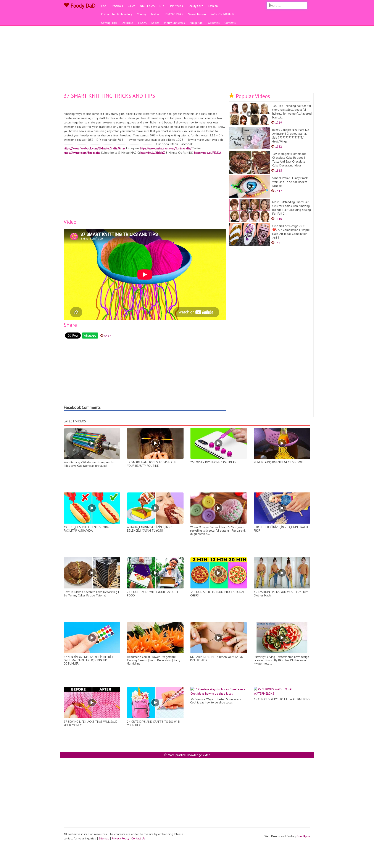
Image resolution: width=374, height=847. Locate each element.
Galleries (214, 23)
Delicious (128, 23)
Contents (230, 23)
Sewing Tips (109, 23)
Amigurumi (196, 23)
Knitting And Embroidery (116, 14)
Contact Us (138, 838)
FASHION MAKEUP (222, 14)
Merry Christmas (174, 23)
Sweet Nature (197, 14)
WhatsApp (90, 335)
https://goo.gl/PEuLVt (207, 153)
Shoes (155, 23)
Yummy (142, 14)
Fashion (213, 6)
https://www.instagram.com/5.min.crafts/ (165, 148)
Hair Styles (176, 6)
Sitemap (104, 838)
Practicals (117, 6)
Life (103, 6)
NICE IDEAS (147, 6)
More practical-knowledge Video (188, 755)
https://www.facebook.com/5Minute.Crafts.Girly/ (94, 148)
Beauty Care (195, 6)
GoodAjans (303, 836)
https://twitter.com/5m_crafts (82, 153)
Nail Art (156, 14)
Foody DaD (82, 5)
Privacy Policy (120, 838)
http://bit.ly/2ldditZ (152, 153)
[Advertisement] (187, 60)
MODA (142, 23)
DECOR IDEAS (174, 14)
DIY (162, 6)
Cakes (131, 6)
